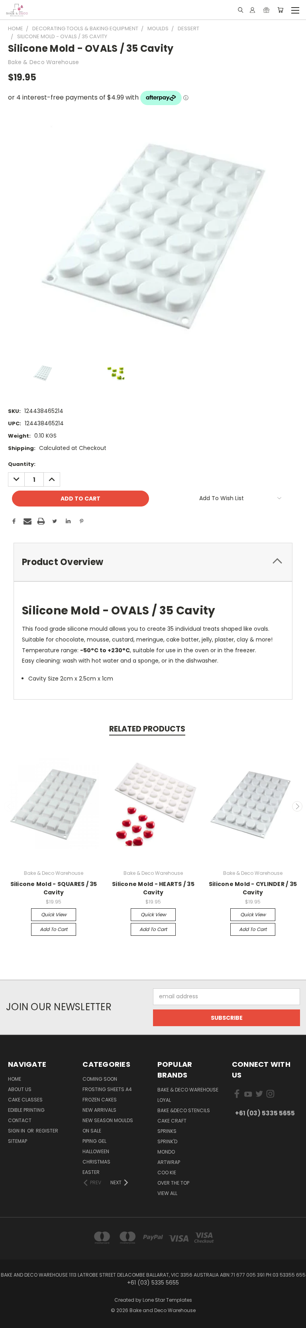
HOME (14, 1079)
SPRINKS (167, 1131)
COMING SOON (99, 1079)
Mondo (166, 1151)
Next (297, 806)
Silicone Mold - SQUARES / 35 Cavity (53, 888)
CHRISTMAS (96, 1161)
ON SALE (91, 1130)
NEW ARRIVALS (99, 1110)
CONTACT (19, 1120)
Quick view (54, 914)
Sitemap (17, 1141)
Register (47, 1130)
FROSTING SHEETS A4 (107, 1089)
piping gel (94, 1141)
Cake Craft (171, 1120)
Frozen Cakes (99, 1099)
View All (167, 1193)
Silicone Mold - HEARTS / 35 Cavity (153, 888)
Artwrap (168, 1162)
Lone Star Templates (167, 1300)
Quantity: (21, 464)
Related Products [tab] (147, 729)
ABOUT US (19, 1089)
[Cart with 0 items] (280, 10)
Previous (9, 806)
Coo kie (166, 1172)
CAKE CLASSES (25, 1099)
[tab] (153, 562)
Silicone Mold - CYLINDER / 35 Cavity (253, 888)
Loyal (164, 1100)
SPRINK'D (167, 1141)
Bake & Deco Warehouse (187, 1089)
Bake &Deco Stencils (183, 1110)
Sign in (17, 1130)
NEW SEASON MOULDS (107, 1120)
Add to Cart (53, 929)
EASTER (91, 1172)
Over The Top (173, 1182)
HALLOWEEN (95, 1151)
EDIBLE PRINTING (26, 1110)
